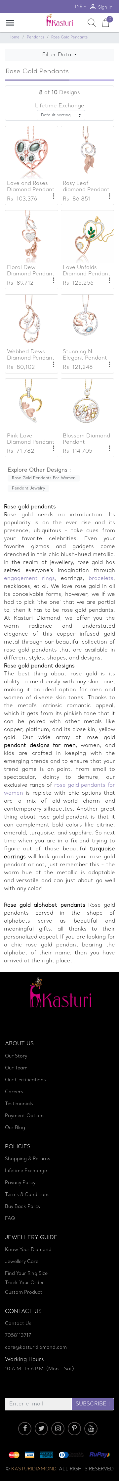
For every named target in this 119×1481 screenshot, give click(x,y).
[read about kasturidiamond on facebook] (24, 1428)
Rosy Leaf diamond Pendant (86, 187)
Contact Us (18, 1324)
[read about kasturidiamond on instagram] (57, 1428)
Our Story (16, 1056)
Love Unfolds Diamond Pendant (86, 271)
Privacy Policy (20, 1183)
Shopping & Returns (27, 1159)
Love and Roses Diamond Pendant (31, 187)
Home (14, 37)
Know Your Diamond (28, 1250)
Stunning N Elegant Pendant (85, 355)
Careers (14, 1092)
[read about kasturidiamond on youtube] (91, 1428)
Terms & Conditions (27, 1195)
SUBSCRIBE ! (93, 1404)
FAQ (10, 1219)
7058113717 (18, 1336)
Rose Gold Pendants (69, 37)
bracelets (98, 579)
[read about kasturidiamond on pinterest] (74, 1428)
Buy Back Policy (22, 1207)
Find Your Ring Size (26, 1274)
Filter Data (57, 55)
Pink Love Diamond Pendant (31, 439)
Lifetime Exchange (26, 1171)
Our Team (16, 1068)
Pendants (35, 37)
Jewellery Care (21, 1262)
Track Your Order (24, 1283)
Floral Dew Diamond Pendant (31, 271)
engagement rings (29, 579)
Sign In (100, 7)
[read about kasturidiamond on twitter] (41, 1428)
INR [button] (79, 6)
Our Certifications (25, 1080)
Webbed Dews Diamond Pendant (31, 355)
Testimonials (19, 1104)
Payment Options (25, 1116)
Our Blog (15, 1128)
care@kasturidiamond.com (36, 1347)
